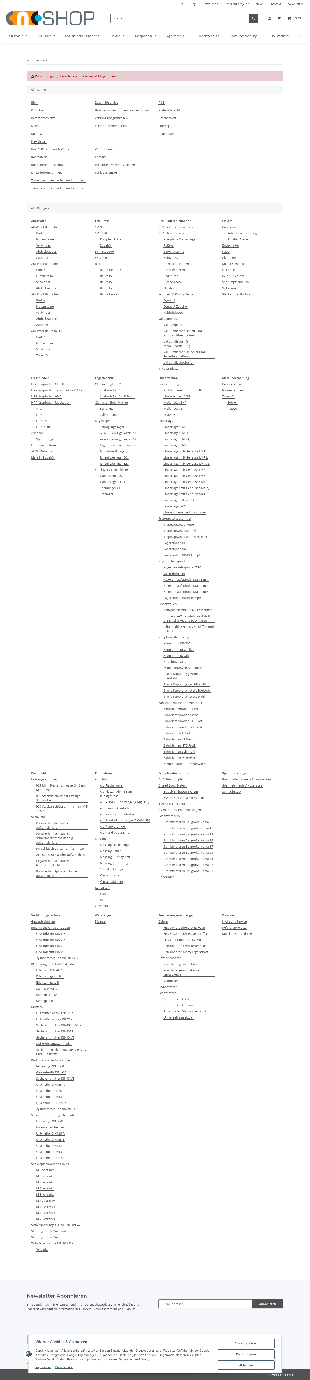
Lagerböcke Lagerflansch (117, 445)
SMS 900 (101, 258)
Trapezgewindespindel (175, 518)
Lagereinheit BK (175, 549)
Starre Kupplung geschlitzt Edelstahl (182, 676)
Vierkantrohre (109, 875)
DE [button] (177, 4)
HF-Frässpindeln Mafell (47, 384)
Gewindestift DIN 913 (51, 1072)
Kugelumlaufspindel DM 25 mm (186, 592)
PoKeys (169, 245)
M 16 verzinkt (45, 1213)
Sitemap (164, 126)
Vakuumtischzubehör (179, 362)
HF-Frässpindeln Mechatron (50, 402)
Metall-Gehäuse (233, 264)
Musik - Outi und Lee (237, 934)
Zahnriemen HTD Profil (180, 745)
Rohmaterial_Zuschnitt (47, 165)
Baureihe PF (108, 276)
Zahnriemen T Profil (177, 733)
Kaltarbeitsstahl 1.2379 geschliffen (188, 610)
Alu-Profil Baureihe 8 (45, 294)
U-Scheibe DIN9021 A (51, 1103)
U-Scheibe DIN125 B (50, 1091)
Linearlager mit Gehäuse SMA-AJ (186, 488)
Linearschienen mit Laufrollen (185, 512)
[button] (269, 18)
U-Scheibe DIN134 (49, 1146)
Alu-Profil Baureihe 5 (45, 227)
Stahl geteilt (44, 1001)
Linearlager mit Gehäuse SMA (185, 482)
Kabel (226, 251)
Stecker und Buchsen (237, 294)
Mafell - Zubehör (43, 457)
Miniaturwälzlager (113, 451)
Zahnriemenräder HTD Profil (184, 721)
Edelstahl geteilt (47, 982)
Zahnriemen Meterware (180, 758)
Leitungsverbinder (44, 779)
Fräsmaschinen (233, 390)
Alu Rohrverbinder (113, 826)
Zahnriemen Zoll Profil (179, 751)
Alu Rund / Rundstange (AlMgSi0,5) (124, 802)
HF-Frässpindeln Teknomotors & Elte (56, 390)
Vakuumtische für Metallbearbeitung (177, 343)
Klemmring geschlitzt (179, 649)
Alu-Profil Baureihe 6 (45, 264)
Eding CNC (171, 258)
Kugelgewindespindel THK (182, 567)
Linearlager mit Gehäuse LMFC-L (186, 463)
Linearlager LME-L (176, 445)
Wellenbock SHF (175, 402)
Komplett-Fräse (110, 239)
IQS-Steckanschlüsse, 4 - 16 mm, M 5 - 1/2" (62, 808)
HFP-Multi (43, 427)
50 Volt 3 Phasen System (181, 791)
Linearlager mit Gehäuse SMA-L (186, 494)
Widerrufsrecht (169, 110)
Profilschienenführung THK (183, 390)
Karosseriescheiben (50, 1127)
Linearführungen (171, 384)
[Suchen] (253, 18)
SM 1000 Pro (103, 233)
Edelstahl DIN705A (49, 970)
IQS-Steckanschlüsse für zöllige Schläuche (58, 798)
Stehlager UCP (110, 494)
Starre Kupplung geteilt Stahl (184, 697)
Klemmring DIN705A (178, 643)
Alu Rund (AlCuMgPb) (115, 833)
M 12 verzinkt (45, 1207)
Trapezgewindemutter (179, 525)
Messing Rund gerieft (115, 857)
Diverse (100, 921)
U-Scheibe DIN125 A (50, 1085)
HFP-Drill (42, 421)
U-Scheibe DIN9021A (50, 1158)
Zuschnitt (101, 906)
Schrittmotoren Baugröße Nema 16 (188, 840)
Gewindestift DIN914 (50, 940)
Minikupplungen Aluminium (184, 668)
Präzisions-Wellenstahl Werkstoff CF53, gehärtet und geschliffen (187, 618)
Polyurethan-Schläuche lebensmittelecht (52, 863)
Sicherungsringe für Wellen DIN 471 (56, 1225)
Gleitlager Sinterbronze (111, 402)
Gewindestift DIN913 (50, 934)
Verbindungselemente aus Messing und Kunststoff (61, 1052)
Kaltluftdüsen (173, 313)
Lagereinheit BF (175, 543)
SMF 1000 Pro (104, 251)
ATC (39, 409)
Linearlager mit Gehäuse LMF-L (186, 457)
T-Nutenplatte (168, 369)
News (260, 4)
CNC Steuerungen (171, 233)
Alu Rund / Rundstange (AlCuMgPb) (125, 820)
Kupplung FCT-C (175, 662)
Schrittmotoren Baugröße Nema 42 (188, 865)
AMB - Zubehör (42, 451)
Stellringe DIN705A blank (48, 1231)
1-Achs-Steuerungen (173, 804)
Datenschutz (64, 1367)
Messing (101, 839)
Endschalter (230, 245)
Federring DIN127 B (50, 1066)
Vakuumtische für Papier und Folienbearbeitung (184, 354)
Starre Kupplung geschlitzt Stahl (186, 684)
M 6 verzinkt (45, 1188)
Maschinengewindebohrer (182, 964)
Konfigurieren (246, 1354)
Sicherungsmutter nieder (54, 1043)
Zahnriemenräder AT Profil (182, 709)
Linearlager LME (175, 427)
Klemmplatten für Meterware (184, 764)
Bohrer (163, 921)
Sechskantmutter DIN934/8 (55, 1037)
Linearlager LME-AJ (177, 439)
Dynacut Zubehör (176, 306)
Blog (193, 4)
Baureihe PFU (109, 294)
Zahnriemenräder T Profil (181, 715)
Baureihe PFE (109, 282)
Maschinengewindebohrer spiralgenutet (182, 972)
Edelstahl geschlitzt (50, 976)
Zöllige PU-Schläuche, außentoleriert (62, 855)
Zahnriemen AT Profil (178, 739)
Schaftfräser (167, 993)
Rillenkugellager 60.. (114, 457)
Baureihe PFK (109, 288)
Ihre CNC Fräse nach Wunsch (51, 149)
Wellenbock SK (174, 409)
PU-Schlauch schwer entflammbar (60, 849)
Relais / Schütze (233, 276)
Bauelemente (231, 227)
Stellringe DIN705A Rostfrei (50, 1237)
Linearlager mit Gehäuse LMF (184, 451)
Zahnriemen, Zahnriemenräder (180, 703)
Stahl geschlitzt (47, 995)
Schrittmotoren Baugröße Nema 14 (188, 834)
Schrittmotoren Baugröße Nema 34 (188, 859)
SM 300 (100, 227)
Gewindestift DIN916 (50, 952)
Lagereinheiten (174, 573)
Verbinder (43, 245)
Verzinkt (42, 1249)
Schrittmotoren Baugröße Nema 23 (188, 853)
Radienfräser (168, 987)
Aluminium (103, 779)
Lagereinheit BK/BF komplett (184, 555)
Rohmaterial (40, 157)
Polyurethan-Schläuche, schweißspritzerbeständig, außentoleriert (55, 838)
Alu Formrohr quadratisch (118, 814)
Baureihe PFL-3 (110, 270)
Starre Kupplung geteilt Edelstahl (187, 690)
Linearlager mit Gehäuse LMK (184, 470)
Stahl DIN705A (46, 989)
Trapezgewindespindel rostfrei (185, 537)
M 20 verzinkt (45, 1219)
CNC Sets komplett (172, 779)
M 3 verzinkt (45, 1170)
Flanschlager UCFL (113, 482)
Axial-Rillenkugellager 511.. (119, 433)
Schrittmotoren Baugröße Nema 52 (188, 871)
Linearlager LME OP (177, 433)
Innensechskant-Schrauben (50, 927)
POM (103, 894)
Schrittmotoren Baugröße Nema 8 (187, 822)
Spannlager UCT (111, 488)
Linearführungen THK (46, 173)
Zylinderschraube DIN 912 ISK (57, 958)
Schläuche (38, 817)
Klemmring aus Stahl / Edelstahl (54, 964)
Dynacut (169, 300)
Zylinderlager (109, 415)
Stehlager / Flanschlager (112, 470)
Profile (40, 233)
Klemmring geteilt (176, 655)
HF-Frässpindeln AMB (46, 396)
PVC (102, 900)
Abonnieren (267, 1304)
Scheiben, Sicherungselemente (53, 1115)
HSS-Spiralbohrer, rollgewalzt (184, 927)
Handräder (166, 877)
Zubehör (42, 258)
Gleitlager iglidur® (108, 384)
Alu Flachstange (111, 785)
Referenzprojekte (237, 4)
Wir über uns (104, 149)
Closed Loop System (173, 785)
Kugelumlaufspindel (173, 561)
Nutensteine (45, 239)
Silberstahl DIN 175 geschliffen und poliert (189, 629)
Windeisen (171, 981)
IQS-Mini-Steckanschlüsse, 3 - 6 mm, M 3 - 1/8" (61, 787)
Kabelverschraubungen (243, 233)
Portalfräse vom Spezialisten (115, 165)
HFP (39, 415)
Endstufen (171, 276)
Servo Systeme (174, 251)
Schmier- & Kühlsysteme (176, 294)
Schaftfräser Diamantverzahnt (185, 1011)
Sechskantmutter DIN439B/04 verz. (60, 1025)
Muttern (37, 1007)
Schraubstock (231, 791)
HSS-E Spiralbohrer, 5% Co (182, 940)
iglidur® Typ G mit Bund (117, 396)
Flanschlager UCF (112, 476)
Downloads (210, 4)
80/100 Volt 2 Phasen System (184, 798)
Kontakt (275, 4)
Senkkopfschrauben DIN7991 (51, 1164)
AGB (161, 102)
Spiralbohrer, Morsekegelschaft (186, 952)
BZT (97, 264)
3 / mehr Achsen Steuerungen (180, 810)
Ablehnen (246, 1365)
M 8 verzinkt (45, 1194)
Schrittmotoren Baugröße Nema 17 (188, 846)
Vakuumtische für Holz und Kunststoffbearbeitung (183, 333)
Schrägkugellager (112, 427)
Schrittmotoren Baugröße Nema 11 (188, 828)
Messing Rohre (110, 851)
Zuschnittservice (106, 102)
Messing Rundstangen (116, 863)
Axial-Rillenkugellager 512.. (119, 439)
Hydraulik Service (234, 921)
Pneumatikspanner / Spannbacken (246, 779)
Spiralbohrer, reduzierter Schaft (186, 946)
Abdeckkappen (46, 251)
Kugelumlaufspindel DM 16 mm (186, 579)
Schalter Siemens (239, 239)
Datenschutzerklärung (100, 1305)
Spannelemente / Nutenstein (242, 785)
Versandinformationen (111, 126)
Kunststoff (102, 887)
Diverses (170, 415)
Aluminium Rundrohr (115, 808)
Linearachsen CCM (177, 396)
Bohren (232, 402)
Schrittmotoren (174, 270)
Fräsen (232, 409)
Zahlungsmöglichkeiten (111, 118)
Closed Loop (172, 282)
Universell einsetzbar (179, 1017)
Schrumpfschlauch (235, 282)
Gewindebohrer (170, 958)
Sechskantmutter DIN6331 (54, 1031)
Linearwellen (168, 604)
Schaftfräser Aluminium (180, 1005)
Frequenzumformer (45, 445)
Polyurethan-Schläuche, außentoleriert (53, 825)
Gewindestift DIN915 (50, 946)
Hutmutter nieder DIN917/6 (55, 1019)
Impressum (43, 1367)
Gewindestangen (43, 921)
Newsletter (295, 4)
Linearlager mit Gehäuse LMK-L (186, 476)
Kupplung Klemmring (174, 637)
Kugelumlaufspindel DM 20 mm (186, 586)
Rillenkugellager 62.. (114, 463)
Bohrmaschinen (233, 384)
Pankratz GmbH (106, 173)
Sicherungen (231, 288)
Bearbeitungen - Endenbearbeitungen (122, 110)
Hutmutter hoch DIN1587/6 (55, 1013)
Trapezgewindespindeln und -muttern (58, 180)
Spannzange (45, 439)
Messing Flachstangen (115, 845)
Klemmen (229, 258)
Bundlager (107, 409)
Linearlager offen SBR (179, 500)
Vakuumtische (168, 319)
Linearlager (167, 421)
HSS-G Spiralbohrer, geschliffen (186, 934)
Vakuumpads (173, 325)
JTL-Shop (288, 1374)
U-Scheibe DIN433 (49, 1097)
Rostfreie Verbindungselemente (53, 1060)
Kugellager (102, 421)
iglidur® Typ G (110, 390)
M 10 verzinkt (45, 1201)
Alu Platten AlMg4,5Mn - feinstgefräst (117, 793)
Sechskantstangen (113, 869)
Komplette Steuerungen (180, 239)
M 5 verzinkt (45, 1182)
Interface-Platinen (176, 264)
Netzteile (170, 288)
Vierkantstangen (111, 881)
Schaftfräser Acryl (176, 999)
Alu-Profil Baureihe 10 (46, 331)
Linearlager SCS (175, 506)
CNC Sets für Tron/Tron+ (176, 227)
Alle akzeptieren (246, 1343)
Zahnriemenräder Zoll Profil (183, 727)
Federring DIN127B (49, 1121)
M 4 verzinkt (45, 1176)
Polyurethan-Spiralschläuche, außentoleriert (57, 873)
